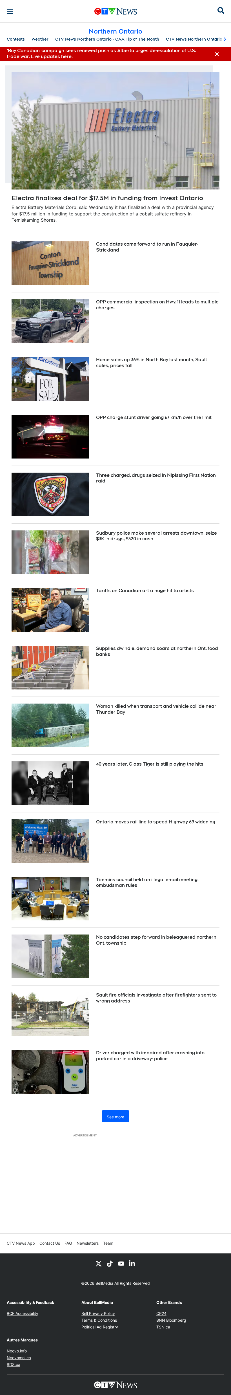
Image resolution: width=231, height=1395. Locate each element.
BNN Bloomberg (171, 1320)
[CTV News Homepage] (115, 11)
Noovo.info (17, 1350)
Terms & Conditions (99, 1320)
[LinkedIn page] (132, 1263)
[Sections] (10, 11)
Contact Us (49, 1243)
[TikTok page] (109, 1263)
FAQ (68, 1243)
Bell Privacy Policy (98, 1313)
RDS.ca (13, 1364)
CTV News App (21, 1243)
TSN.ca (163, 1327)
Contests (16, 39)
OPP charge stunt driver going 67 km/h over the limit (154, 417)
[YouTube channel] (121, 1263)
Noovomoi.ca (19, 1357)
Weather (40, 39)
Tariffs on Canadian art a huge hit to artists (145, 590)
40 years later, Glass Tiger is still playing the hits (149, 764)
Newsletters (88, 1243)
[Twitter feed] (98, 1263)
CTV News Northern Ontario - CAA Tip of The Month (107, 39)
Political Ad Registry (99, 1327)
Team (108, 1243)
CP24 (161, 1313)
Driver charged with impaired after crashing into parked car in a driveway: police (150, 1055)
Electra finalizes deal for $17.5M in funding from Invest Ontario (107, 198)
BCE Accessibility (22, 1313)
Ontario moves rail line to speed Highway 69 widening (155, 822)
